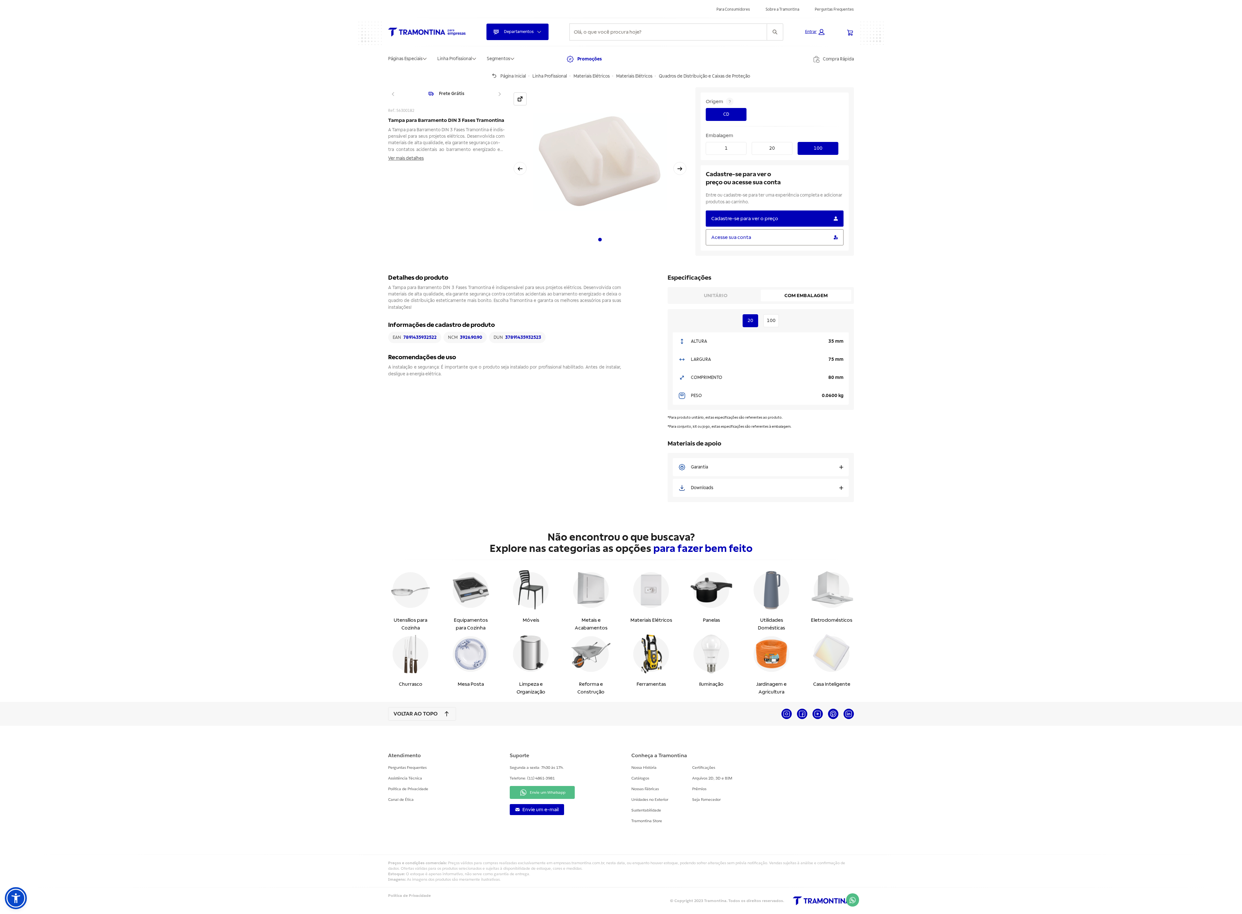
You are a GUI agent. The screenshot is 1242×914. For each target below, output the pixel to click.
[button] (814, 32)
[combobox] (668, 32)
